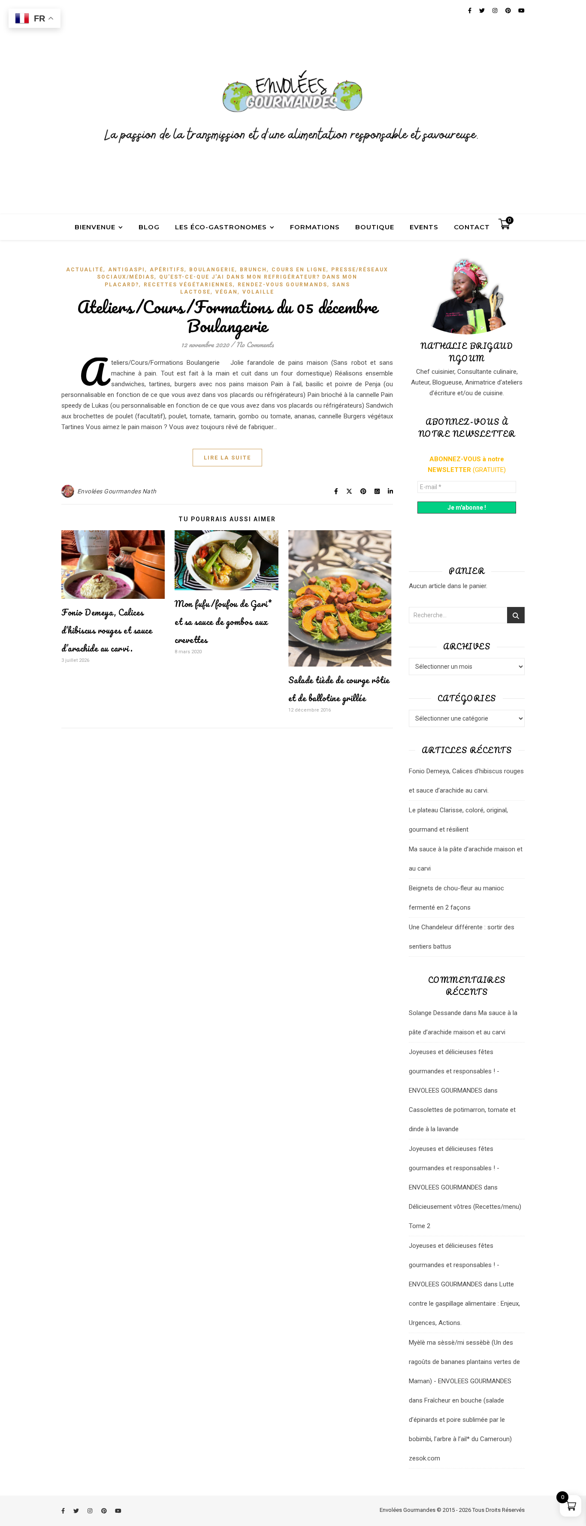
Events (424, 227)
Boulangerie (212, 270)
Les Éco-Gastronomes (221, 227)
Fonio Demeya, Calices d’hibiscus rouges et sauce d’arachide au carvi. (106, 630)
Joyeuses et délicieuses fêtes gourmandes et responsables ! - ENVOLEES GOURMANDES (454, 1071)
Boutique (374, 227)
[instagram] (91, 1511)
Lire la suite (227, 457)
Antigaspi (126, 270)
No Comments (255, 344)
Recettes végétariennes (188, 285)
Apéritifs (167, 270)
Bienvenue (95, 227)
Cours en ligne (299, 270)
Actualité (84, 270)
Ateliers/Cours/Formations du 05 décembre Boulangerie (227, 316)
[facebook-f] (63, 1511)
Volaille (258, 292)
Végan (226, 292)
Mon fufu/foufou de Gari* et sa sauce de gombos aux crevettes (223, 621)
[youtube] (118, 1511)
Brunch (253, 270)
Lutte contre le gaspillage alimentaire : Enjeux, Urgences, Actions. (464, 1303)
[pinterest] (104, 1511)
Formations (315, 227)
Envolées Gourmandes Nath (117, 491)
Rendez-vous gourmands (282, 285)
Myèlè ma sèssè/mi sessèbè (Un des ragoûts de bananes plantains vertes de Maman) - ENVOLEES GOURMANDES (464, 1362)
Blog (149, 227)
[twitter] (76, 1511)
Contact (472, 227)
